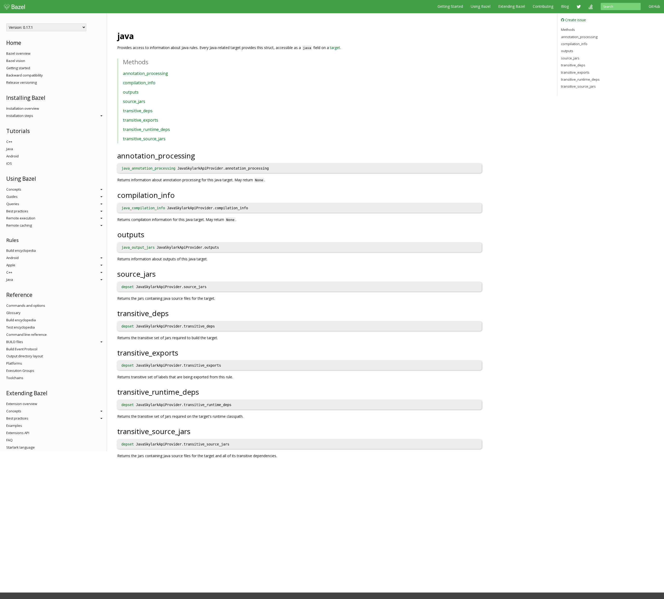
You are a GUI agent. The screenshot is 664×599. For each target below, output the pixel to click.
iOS (9, 163)
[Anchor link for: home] (24, 42)
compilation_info (139, 83)
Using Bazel (480, 6)
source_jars (134, 101)
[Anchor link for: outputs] (148, 234)
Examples (14, 425)
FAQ (9, 440)
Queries (12, 203)
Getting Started (450, 6)
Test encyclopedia (20, 327)
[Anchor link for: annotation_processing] (199, 155)
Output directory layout (24, 356)
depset (127, 287)
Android (12, 156)
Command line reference (26, 334)
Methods (568, 29)
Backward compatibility (24, 75)
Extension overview (21, 403)
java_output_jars (138, 247)
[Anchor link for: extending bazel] (50, 392)
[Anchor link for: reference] (35, 294)
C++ (9, 141)
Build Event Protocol (21, 349)
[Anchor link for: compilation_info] (178, 194)
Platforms (14, 363)
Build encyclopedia (21, 250)
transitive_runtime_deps (146, 129)
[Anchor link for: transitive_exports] (182, 352)
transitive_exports (140, 120)
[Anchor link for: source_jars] (159, 273)
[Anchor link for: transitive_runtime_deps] (202, 391)
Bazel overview (18, 53)
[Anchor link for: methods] (151, 61)
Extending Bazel (511, 6)
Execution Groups (20, 370)
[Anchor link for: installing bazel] (48, 97)
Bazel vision (15, 60)
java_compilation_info (143, 208)
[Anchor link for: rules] (21, 239)
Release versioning (21, 82)
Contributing (543, 6)
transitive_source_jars (144, 139)
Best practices (17, 211)
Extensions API (17, 432)
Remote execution (20, 218)
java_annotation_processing (148, 168)
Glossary (13, 312)
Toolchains (14, 377)
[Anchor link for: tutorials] (32, 130)
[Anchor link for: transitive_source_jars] (194, 431)
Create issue (575, 19)
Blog (565, 6)
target (335, 47)
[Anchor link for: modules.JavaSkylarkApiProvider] (138, 35)
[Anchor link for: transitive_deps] (172, 313)
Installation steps (19, 115)
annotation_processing (145, 73)
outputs (131, 92)
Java (9, 149)
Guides (12, 196)
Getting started (18, 68)
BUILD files (14, 341)
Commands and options (25, 305)
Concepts (13, 189)
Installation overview (22, 108)
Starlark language (20, 447)
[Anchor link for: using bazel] (39, 178)
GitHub (654, 6)
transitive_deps (138, 111)
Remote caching (19, 225)
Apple (10, 265)
